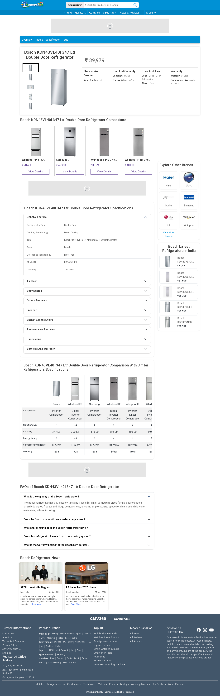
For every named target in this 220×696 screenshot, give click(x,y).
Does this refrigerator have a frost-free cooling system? (57, 536)
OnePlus (87, 633)
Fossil (76, 658)
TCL (89, 641)
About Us (7, 637)
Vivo (43, 638)
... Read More (35, 604)
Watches (102, 684)
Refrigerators (74, 5)
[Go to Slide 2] (31, 77)
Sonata (42, 662)
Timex (84, 658)
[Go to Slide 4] (31, 96)
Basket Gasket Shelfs (40, 319)
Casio (69, 658)
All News (134, 633)
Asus (79, 650)
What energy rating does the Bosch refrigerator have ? (56, 527)
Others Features (37, 300)
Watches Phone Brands (106, 637)
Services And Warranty (41, 348)
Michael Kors (53, 662)
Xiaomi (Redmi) (67, 633)
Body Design (34, 290)
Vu (42, 646)
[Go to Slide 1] (31, 67)
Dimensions (34, 339)
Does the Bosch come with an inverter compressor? (54, 519)
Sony (70, 641)
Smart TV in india (103, 652)
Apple (78, 633)
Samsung (53, 633)
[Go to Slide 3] (31, 87)
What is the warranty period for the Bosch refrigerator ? (56, 544)
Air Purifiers (159, 684)
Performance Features (41, 329)
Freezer (32, 310)
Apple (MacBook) (46, 654)
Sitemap (6, 652)
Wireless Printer (102, 660)
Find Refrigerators (75, 12)
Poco (67, 638)
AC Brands (99, 656)
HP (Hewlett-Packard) (58, 650)
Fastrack (60, 658)
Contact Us (8, 633)
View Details (36, 171)
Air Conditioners (72, 684)
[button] (58, 87)
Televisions (89, 684)
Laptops (124, 684)
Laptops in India (102, 645)
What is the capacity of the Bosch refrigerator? (51, 496)
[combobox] (108, 5)
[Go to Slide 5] (31, 106)
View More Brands (168, 234)
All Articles (136, 641)
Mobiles (40, 684)
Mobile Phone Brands (105, 633)
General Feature (37, 217)
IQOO (74, 638)
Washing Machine (141, 684)
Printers (113, 684)
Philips (58, 646)
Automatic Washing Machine (109, 664)
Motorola (51, 638)
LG (64, 641)
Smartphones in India (105, 641)
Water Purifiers (176, 684)
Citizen (72, 662)
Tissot (64, 662)
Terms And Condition (13, 641)
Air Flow (32, 281)
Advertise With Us (12, 648)
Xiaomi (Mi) (80, 641)
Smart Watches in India (106, 648)
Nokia (60, 638)
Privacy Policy (9, 645)
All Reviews (136, 637)
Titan (52, 658)
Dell (72, 650)
